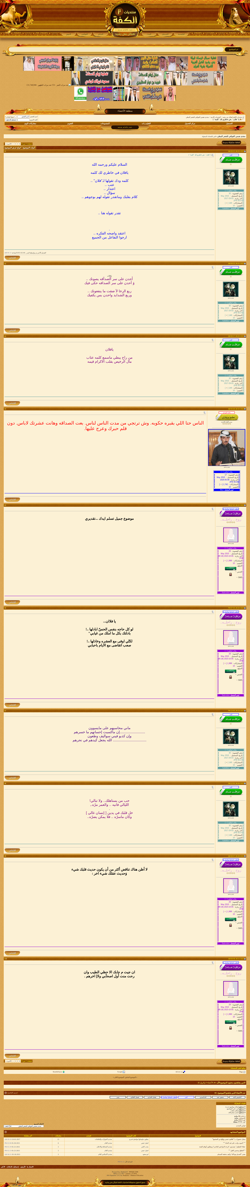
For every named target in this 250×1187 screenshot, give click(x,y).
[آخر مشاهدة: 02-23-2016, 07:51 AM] (118, 1097)
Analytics (126, 1175)
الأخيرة (8, 144)
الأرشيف (22, 1167)
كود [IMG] (241, 1120)
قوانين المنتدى (240, 1125)
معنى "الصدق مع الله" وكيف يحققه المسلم (231, 1154)
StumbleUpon (57, 1072)
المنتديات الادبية (216, 117)
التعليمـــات (146, 123)
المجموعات (105, 123)
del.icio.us (179, 1072)
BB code (241, 1116)
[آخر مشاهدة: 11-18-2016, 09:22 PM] (152, 1097)
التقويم (70, 123)
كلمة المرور (33, 120)
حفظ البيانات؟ (9, 117)
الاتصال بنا (30, 1167)
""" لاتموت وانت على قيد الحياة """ (234, 1143)
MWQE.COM (133, 1172)
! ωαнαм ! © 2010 (130, 1173)
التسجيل (229, 123)
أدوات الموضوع (29, 148)
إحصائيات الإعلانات (13, 1167)
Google (119, 1072)
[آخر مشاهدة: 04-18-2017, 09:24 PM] (237, 1097)
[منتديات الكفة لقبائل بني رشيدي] (125, 19)
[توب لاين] (16, 1185)
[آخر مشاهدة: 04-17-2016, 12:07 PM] (135, 1097)
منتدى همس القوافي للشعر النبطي (197, 117)
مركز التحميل (190, 123)
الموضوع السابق (130, 1077)
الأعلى (3, 1167)
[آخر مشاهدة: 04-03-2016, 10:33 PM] (203, 1097)
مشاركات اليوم (30, 123)
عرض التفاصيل (12, 1093)
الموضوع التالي (119, 1077)
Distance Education (136, 1175)
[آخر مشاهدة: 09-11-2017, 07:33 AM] (169, 1097)
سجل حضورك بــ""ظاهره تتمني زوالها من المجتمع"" (228, 1139)
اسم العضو (33, 116)
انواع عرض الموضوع (13, 148)
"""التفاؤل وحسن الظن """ (236, 1150)
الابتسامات (242, 1118)
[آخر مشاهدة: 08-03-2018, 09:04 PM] (220, 1097)
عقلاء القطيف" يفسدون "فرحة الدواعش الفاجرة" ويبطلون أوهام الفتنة (222, 1147)
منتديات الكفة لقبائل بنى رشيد (232, 117)
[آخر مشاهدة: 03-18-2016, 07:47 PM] (186, 1097)
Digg (241, 1072)
